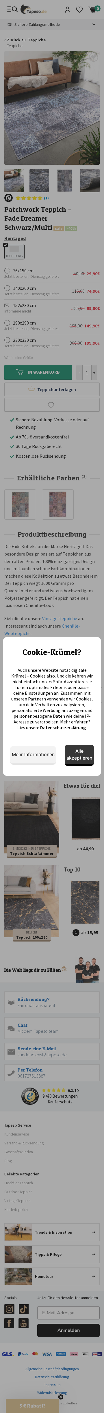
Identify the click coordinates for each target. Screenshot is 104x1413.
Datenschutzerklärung (63, 727)
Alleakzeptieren (79, 754)
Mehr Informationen (33, 754)
